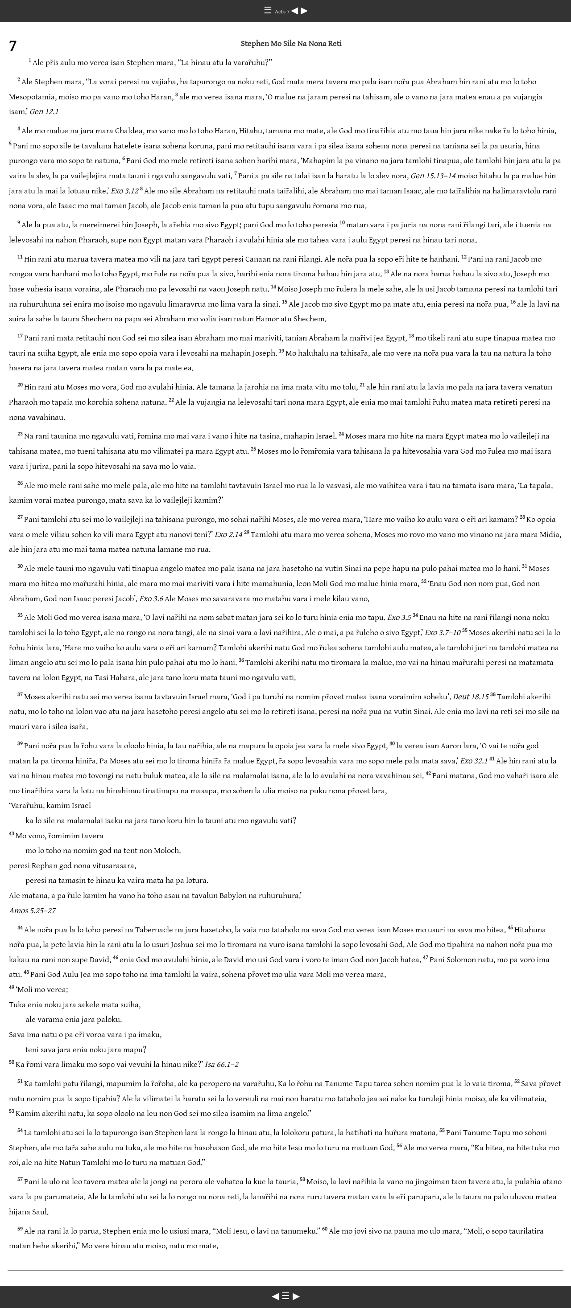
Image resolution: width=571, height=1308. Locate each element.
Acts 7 (283, 11)
